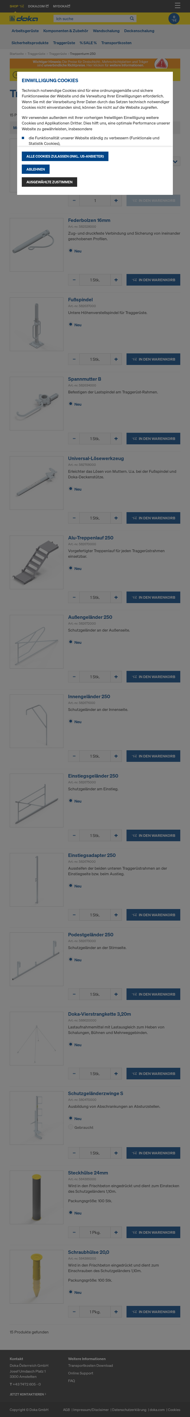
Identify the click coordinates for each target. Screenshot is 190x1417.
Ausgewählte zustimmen (49, 182)
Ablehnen (35, 169)
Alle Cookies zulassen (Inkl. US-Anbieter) (65, 156)
